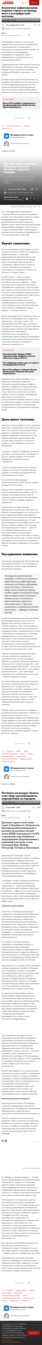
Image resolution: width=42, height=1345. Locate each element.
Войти (34, 3)
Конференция (14, 1300)
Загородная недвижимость (11, 1298)
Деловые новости (8, 756)
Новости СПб (7, 128)
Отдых (18, 751)
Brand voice (25, 1300)
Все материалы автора (11, 35)
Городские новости (26, 759)
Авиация (30, 754)
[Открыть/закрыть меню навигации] (22, 2)
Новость (27, 126)
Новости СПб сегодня (9, 759)
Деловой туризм (21, 1290)
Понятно (34, 1333)
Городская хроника (8, 761)
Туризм (26, 751)
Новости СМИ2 (8, 151)
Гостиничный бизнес (14, 126)
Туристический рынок (9, 754)
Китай (22, 754)
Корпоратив (18, 1293)
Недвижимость (28, 1298)
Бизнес (4, 1300)
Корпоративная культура (11, 1295)
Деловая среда (6, 1293)
